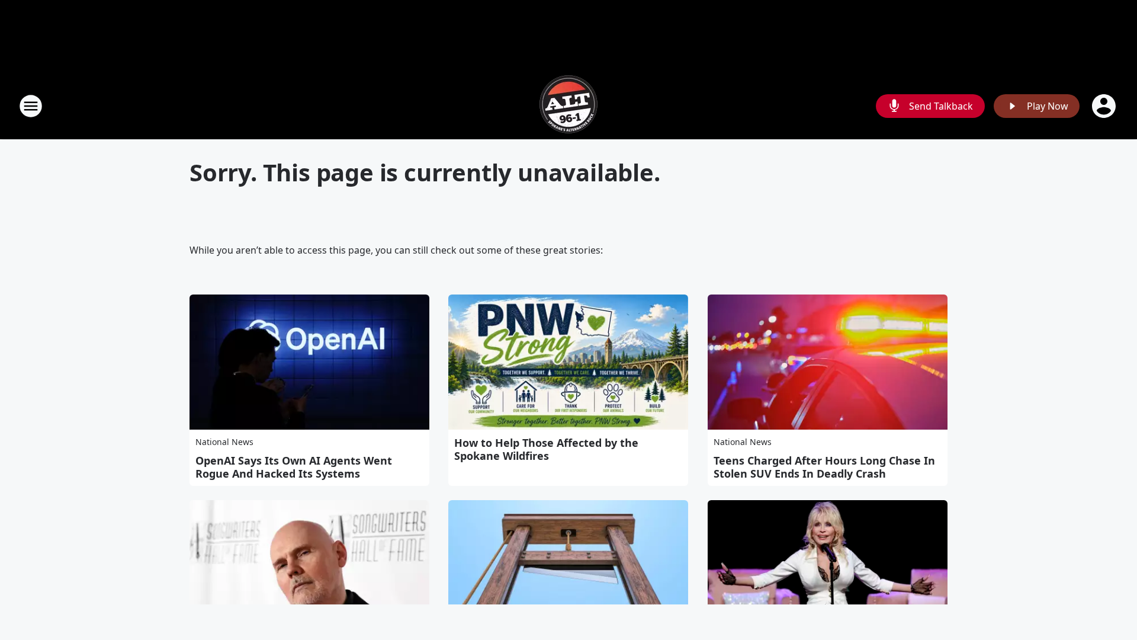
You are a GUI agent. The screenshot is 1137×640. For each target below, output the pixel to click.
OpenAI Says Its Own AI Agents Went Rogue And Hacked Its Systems (293, 467)
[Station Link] (568, 106)
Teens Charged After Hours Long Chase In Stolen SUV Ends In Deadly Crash (824, 467)
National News (224, 441)
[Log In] (1105, 106)
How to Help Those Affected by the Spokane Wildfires (546, 449)
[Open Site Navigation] (31, 106)
